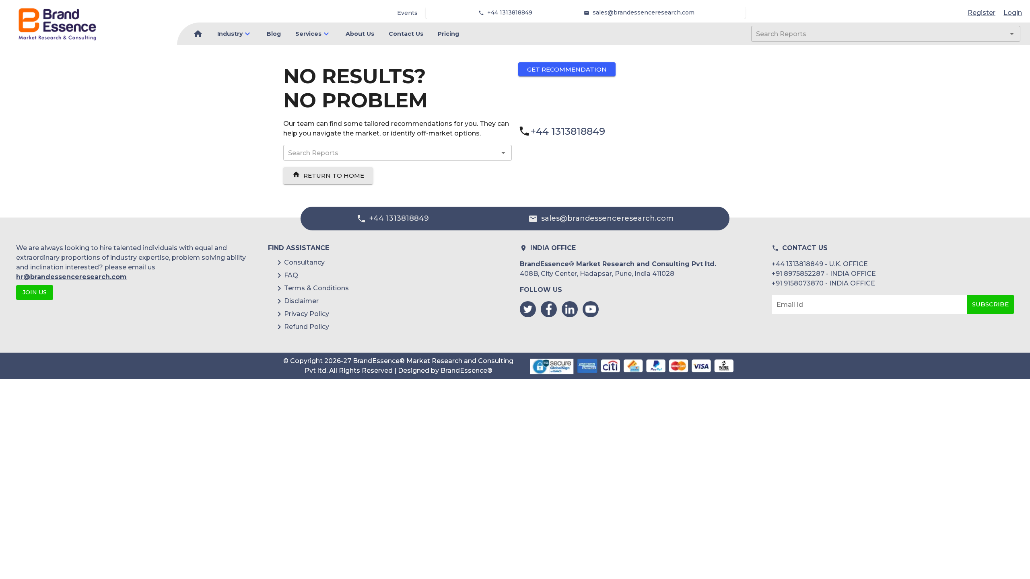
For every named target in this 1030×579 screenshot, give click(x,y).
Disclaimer (301, 301)
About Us (360, 33)
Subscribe (990, 304)
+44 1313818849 (509, 12)
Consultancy (304, 262)
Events (407, 12)
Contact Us (406, 33)
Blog (274, 33)
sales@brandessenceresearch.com (643, 12)
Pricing (448, 33)
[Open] (1012, 33)
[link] (57, 24)
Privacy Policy (306, 314)
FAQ (291, 275)
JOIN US (35, 292)
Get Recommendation (567, 69)
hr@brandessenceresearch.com (71, 277)
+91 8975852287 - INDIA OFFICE (824, 273)
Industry (230, 33)
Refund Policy (306, 327)
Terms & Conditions (316, 288)
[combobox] (874, 33)
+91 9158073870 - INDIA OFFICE (823, 283)
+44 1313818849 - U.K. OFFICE (820, 264)
